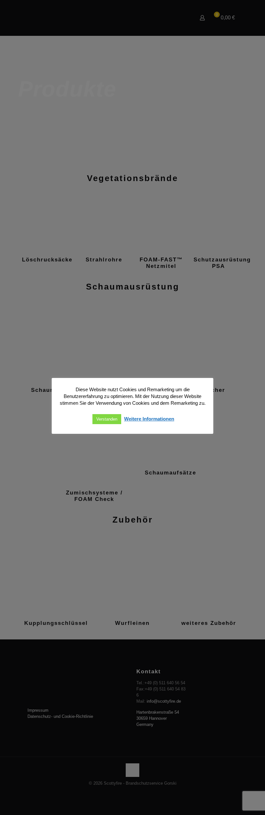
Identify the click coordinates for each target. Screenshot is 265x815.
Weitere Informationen (149, 419)
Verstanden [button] (106, 419)
